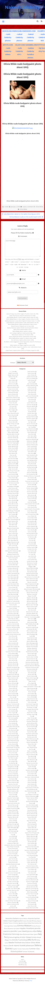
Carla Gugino (12, 582)
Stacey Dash (31, 841)
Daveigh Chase (12, 671)
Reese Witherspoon (31, 739)
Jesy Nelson (12, 907)
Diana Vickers (12, 685)
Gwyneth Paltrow (12, 798)
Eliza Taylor (12, 712)
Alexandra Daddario (11, 399)
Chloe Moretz (12, 622)
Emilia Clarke (11, 725)
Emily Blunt (12, 728)
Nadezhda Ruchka (31, 651)
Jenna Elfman (12, 869)
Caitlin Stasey (12, 558)
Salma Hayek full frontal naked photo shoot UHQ (22, 336)
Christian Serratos (12, 624)
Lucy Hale (31, 558)
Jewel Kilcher (31, 371)
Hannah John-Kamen (12, 803)
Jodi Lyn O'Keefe (31, 378)
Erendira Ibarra (12, 751)
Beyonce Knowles (12, 528)
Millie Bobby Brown (31, 624)
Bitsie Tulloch (12, 533)
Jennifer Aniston (11, 878)
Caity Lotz (12, 559)
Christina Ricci (12, 631)
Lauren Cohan (31, 519)
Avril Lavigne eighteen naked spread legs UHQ (22, 333)
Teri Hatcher (31, 864)
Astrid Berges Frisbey (12, 511)
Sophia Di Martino (31, 829)
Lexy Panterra (31, 535)
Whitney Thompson (31, 890)
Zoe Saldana (31, 904)
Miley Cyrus (31, 620)
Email (23, 279)
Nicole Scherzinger (31, 678)
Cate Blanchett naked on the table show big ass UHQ (21, 214)
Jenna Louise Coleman (12, 873)
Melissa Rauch (31, 606)
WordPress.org (22, 964)
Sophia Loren (31, 831)
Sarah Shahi (31, 793)
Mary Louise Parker (31, 591)
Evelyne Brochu (12, 768)
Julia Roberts (31, 397)
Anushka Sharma (12, 493)
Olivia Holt (31, 692)
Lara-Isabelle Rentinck (31, 504)
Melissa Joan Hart (31, 605)
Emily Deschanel (12, 730)
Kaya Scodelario (31, 455)
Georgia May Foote (12, 787)
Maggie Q (31, 566)
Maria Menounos (31, 578)
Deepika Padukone (12, 676)
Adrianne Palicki (12, 385)
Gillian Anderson (12, 791)
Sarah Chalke (31, 782)
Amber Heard (11, 448)
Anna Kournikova (12, 476)
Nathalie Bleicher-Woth (31, 665)
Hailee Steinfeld (11, 800)
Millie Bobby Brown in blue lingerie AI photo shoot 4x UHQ (22, 319)
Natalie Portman (30, 660)
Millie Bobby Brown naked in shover (22, 331)
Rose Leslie (31, 758)
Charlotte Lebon (12, 613)
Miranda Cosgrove (31, 627)
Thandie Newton (31, 866)
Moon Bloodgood (31, 643)
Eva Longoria (12, 761)
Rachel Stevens (31, 730)
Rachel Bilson (30, 723)
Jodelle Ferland (31, 376)
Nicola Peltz (31, 674)
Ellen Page (12, 719)
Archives (12, 362)
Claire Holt (12, 641)
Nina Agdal (31, 683)
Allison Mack (12, 422)
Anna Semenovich (12, 483)
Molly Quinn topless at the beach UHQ (22, 334)
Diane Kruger (12, 686)
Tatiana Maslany (31, 859)
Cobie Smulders (12, 643)
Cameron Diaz (12, 561)
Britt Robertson (12, 549)
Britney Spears (12, 547)
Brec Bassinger (12, 540)
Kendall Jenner (31, 467)
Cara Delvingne (12, 578)
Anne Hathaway (11, 490)
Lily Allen (31, 538)
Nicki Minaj (31, 672)
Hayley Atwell (12, 810)
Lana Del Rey (31, 502)
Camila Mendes (12, 563)
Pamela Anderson (31, 700)
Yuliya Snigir (31, 895)
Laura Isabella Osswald (31, 509)
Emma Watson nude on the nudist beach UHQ (26, 217)
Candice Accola (12, 570)
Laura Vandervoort (31, 514)
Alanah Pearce (12, 396)
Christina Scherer (12, 632)
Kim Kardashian (31, 474)
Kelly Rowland (31, 465)
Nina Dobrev (30, 685)
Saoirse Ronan (31, 775)
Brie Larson (12, 545)
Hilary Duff (12, 820)
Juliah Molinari (31, 403)
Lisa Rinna (31, 552)
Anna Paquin (12, 477)
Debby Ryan (12, 672)
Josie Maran (31, 390)
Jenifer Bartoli (12, 867)
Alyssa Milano (12, 432)
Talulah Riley (31, 853)
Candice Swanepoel (12, 573)
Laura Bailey (31, 505)
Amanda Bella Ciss (12, 434)
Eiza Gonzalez (12, 702)
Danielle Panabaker (12, 667)
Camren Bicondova (12, 566)
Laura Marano (31, 511)
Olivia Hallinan (31, 690)
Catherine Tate (12, 599)
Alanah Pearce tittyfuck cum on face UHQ (22, 326)
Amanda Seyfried (11, 441)
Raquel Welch (31, 735)
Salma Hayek (31, 768)
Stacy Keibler (31, 843)
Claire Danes (12, 638)
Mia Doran (31, 610)
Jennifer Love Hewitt (11, 888)
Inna (12, 834)
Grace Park (12, 794)
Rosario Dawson (31, 754)
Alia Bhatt (12, 408)
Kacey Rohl (31, 411)
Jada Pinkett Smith (12, 847)
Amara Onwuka (12, 444)
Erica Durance (12, 754)
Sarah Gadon (31, 784)
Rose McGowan (31, 759)
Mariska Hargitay (31, 587)
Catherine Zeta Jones (12, 603)
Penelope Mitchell (31, 709)
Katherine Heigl (31, 441)
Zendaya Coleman (31, 901)
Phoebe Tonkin (31, 714)
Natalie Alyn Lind (31, 657)
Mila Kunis (31, 618)
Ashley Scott (12, 507)
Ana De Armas (12, 458)
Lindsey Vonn (31, 549)
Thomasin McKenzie (31, 867)
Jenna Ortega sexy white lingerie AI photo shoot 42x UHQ (22, 314)
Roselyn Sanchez (31, 763)
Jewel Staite (31, 373)
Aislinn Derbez (12, 394)
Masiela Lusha (31, 594)
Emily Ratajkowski (12, 735)
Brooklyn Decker (11, 554)
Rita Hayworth (31, 747)
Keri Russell (31, 469)
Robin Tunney (31, 751)
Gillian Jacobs (12, 793)
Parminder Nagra (31, 704)
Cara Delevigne (12, 575)
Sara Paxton (31, 779)
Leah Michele (31, 523)
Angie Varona (12, 469)
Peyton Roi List (31, 712)
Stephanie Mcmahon (31, 847)
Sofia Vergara (31, 826)
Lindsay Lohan (31, 547)
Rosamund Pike (31, 752)
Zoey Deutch (31, 906)
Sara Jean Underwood (31, 777)
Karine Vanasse (31, 423)
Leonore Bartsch (31, 533)
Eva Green (12, 759)
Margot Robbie (31, 575)
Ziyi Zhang (31, 902)
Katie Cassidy (31, 446)
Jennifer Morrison (12, 890)
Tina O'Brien (31, 869)
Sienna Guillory (31, 815)
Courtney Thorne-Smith (12, 651)
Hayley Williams (12, 812)
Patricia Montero (31, 705)
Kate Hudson (31, 432)
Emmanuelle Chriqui (12, 747)
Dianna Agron (12, 690)
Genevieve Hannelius (12, 786)
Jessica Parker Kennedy (12, 901)
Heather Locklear (12, 815)
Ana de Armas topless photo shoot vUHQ (22, 340)
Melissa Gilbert (31, 603)
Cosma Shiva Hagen (12, 646)
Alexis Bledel (12, 401)
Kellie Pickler (31, 462)
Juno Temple (31, 410)
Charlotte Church (12, 612)
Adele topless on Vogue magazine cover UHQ (22, 345)
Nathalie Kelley (31, 669)
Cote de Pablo (12, 648)
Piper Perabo (31, 718)
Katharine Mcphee (31, 439)
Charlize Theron (11, 610)
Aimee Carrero (12, 389)
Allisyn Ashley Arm (12, 423)
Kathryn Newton (31, 444)
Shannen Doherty (31, 805)
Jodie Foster (31, 380)
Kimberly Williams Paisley (31, 476)
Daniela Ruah (12, 662)
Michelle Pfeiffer (31, 613)
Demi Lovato (12, 679)
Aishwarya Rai (12, 392)
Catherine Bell (12, 598)
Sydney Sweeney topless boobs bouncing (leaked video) (22, 328)
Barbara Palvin (12, 517)
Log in (22, 959)
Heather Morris (12, 817)
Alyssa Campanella (12, 430)
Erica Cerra (12, 752)
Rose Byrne (31, 756)
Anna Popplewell (12, 479)
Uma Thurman (31, 876)
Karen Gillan (31, 420)
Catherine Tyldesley (12, 601)
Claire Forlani (12, 639)
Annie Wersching (12, 491)
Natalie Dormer (31, 659)
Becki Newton (12, 521)
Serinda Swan (31, 800)
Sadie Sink (31, 766)
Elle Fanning (11, 718)
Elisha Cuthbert (12, 707)
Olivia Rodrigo (31, 695)
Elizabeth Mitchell (12, 716)
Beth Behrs (12, 524)
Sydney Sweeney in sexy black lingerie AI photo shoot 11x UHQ (22, 321)
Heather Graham (12, 813)
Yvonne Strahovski (31, 897)
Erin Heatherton (12, 756)
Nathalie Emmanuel (31, 667)
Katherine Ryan (31, 443)
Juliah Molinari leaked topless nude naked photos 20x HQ (22, 322)
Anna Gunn (12, 472)
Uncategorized (31, 878)
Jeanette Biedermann (12, 864)
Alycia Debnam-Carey (12, 427)
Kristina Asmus (31, 491)
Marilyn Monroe (31, 585)
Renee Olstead (31, 740)
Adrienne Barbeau (12, 387)
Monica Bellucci (31, 641)
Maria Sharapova (31, 580)
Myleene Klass (31, 650)
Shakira (31, 803)
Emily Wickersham (12, 740)
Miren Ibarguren (31, 631)
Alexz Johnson (12, 404)
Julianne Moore (31, 406)
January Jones (12, 860)
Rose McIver (31, 761)
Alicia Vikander (12, 415)
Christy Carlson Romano (12, 634)
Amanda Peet (12, 439)
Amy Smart (12, 457)
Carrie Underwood (12, 591)
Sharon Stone (31, 808)
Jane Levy (12, 857)
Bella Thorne (12, 523)
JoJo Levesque (31, 384)
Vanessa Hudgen (30, 881)
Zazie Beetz (31, 899)
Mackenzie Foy (31, 563)
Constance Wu (12, 645)
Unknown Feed (23, 305)
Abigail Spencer (12, 375)
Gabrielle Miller (12, 777)
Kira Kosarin (31, 477)
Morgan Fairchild (31, 646)
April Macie (12, 498)
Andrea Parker (12, 460)
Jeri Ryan (12, 892)
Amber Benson (12, 446)
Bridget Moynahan (12, 542)
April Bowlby (12, 497)
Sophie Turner (31, 840)
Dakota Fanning (12, 655)
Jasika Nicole (12, 862)
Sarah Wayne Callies (31, 794)
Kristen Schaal (31, 486)
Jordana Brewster (31, 385)
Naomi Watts (31, 653)
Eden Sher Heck (12, 699)
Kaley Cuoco (30, 415)
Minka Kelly (31, 625)
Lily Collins (31, 542)
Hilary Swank (12, 822)
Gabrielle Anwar (12, 775)
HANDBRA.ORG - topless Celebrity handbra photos (31, 51)
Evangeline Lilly (12, 766)
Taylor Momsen (31, 860)
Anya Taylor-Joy (12, 495)
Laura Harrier (31, 507)
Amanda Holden (12, 437)
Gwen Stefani (12, 796)
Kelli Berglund (31, 460)
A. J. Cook (12, 371)
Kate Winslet (31, 437)
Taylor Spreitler (31, 862)
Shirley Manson (31, 813)
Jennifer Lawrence (12, 885)
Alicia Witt (12, 417)
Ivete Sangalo (12, 841)
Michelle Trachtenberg (31, 617)
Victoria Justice (31, 885)
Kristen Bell (31, 484)
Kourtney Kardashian (31, 481)
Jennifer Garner (12, 883)
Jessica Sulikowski (12, 904)
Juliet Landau (31, 408)
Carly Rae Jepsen (12, 584)
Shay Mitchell (31, 810)
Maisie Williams (30, 568)
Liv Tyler (31, 554)
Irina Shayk (12, 836)
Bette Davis (12, 526)
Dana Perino (12, 660)
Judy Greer (31, 392)
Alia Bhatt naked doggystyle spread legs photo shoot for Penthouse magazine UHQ (22, 342)
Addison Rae (12, 376)
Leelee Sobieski (31, 526)
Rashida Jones (31, 737)
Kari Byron (31, 422)
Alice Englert (12, 410)
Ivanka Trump (12, 840)
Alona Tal (12, 425)
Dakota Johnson (12, 657)
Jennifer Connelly (12, 881)
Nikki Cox (31, 681)
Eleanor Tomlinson (12, 704)
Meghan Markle (31, 598)
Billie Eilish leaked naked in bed (22, 329)
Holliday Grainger (12, 824)
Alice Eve (12, 411)
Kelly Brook (31, 463)
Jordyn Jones (31, 387)
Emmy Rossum (12, 749)
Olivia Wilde (39, 207)
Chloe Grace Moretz (11, 620)
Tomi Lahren (31, 871)
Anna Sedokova (12, 481)
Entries (22, 961)
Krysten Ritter (31, 493)
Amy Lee (12, 455)
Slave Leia (31, 822)
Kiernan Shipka (31, 472)
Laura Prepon (31, 512)
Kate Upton (31, 436)
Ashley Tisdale (12, 509)
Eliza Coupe (12, 709)
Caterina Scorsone (12, 596)
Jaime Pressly (12, 848)
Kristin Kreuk (30, 490)
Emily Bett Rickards (12, 726)
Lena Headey (31, 530)
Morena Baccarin (31, 645)
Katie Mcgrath (31, 450)
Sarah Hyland (30, 786)
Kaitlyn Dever (31, 413)
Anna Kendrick (12, 474)
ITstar (31, 980)
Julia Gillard (31, 394)
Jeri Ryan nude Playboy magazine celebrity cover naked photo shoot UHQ (22, 347)
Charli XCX (12, 608)
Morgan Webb (31, 648)
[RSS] (41, 21)
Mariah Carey (31, 582)
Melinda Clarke (31, 599)
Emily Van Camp (12, 737)
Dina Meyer (12, 692)
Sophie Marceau (31, 836)
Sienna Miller (31, 817)
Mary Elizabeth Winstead (31, 589)
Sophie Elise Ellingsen (31, 833)
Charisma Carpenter (12, 606)
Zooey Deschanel (31, 907)
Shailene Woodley (31, 801)
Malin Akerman (31, 570)
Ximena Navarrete (31, 893)
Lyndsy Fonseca (31, 561)
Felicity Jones (12, 772)
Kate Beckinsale (30, 429)
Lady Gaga (31, 500)
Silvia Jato (31, 819)
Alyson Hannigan (12, 429)
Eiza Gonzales (12, 700)
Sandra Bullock (31, 772)
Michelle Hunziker (31, 612)
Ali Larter (12, 406)
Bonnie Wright (12, 538)
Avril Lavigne (12, 514)
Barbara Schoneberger (12, 519)
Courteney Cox (12, 650)
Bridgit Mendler (12, 544)
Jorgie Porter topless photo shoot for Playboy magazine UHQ (22, 350)
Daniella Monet (12, 664)
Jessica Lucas (12, 899)
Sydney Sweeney (31, 852)
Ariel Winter (12, 502)
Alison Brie (12, 418)
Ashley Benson (12, 504)
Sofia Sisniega (31, 824)
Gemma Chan (12, 784)
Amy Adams (12, 453)
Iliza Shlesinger (12, 831)
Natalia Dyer (31, 655)
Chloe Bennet (11, 618)
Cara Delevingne (12, 577)
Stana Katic (31, 845)
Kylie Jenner (31, 495)
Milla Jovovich (31, 622)
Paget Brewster (31, 699)
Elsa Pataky (12, 723)
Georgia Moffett (12, 789)
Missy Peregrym (31, 634)
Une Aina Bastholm (31, 880)
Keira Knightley (31, 458)
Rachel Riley (31, 728)
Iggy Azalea (12, 829)
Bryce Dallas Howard (12, 556)
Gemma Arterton (12, 780)
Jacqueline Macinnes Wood (12, 845)
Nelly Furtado (31, 671)
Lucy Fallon (31, 556)
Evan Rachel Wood (12, 765)
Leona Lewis (31, 531)
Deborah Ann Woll (12, 674)
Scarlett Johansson (31, 796)
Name (23, 270)
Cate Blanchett (12, 594)
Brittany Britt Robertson (12, 551)
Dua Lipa (12, 697)
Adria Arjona (12, 382)
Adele (12, 378)
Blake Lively (12, 535)
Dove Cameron (12, 693)
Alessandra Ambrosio (12, 397)
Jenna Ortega (12, 874)
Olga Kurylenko (31, 688)
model (31, 636)
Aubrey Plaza (12, 512)
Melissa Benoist (31, 601)
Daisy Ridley (11, 653)
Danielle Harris (12, 665)
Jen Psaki (12, 866)
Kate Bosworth (31, 430)
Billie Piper (12, 531)
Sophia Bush (31, 827)
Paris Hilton (31, 702)
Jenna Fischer (12, 871)
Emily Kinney (12, 732)
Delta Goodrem (12, 678)
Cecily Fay (12, 605)
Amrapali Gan (12, 450)
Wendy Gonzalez (31, 887)
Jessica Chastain (12, 897)
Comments (22, 963)
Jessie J (12, 906)
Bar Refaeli (12, 516)
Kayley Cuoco (31, 457)
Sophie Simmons (31, 838)
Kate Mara (31, 434)
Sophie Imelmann (31, 834)
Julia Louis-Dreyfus (31, 396)
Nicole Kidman (31, 676)
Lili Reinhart (31, 537)
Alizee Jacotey (12, 420)
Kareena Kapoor (31, 418)
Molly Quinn (30, 639)
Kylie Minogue (31, 497)
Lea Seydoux (31, 521)
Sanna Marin (31, 773)
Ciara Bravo (12, 636)
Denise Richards (12, 683)
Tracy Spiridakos (31, 874)
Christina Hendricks (11, 627)
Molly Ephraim (31, 638)
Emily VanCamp (12, 739)
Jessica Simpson (12, 902)
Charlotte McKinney (12, 615)
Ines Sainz (12, 833)
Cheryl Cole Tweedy (12, 617)
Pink (31, 716)
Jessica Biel (12, 895)
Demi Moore (12, 681)
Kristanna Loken (31, 483)
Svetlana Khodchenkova (31, 850)
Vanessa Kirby (31, 883)
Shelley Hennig (31, 812)
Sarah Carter (31, 780)
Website (23, 288)
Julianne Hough (31, 404)
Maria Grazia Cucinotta (31, 577)
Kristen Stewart (31, 488)
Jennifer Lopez (12, 887)
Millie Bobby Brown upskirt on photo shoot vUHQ (22, 338)
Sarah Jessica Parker (31, 787)
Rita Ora (31, 749)
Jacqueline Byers (12, 843)
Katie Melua (31, 451)
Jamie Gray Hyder (12, 855)
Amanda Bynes (12, 436)
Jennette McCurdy (12, 876)
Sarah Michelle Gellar (31, 791)
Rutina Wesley (31, 765)
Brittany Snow (12, 552)
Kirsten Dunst (31, 479)
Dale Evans (12, 659)
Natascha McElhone (31, 662)
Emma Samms (12, 742)
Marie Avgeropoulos (31, 584)
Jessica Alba (11, 893)
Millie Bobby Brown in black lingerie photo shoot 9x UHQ (22, 317)
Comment (23, 236)
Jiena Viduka (31, 375)
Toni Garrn (31, 873)
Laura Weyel (31, 516)
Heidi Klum (12, 819)
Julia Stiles (31, 399)
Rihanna (30, 746)
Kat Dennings (30, 425)
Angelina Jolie (11, 463)
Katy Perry (31, 453)
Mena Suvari (31, 608)
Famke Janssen (12, 770)
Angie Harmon (12, 467)
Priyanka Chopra (31, 721)
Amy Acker (12, 451)
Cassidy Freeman (12, 592)
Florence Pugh (12, 773)
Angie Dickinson (12, 465)
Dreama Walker (12, 695)
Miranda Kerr (31, 629)
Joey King (31, 382)
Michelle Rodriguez (31, 615)
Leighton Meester (31, 528)
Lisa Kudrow (31, 551)
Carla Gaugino (12, 580)
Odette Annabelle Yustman (31, 686)
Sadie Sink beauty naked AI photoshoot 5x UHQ (22, 315)
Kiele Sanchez (31, 471)
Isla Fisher (12, 838)
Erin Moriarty (12, 758)
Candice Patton (12, 571)
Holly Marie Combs (12, 826)
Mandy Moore (31, 571)
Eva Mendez (12, 763)
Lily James (31, 544)
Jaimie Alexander (12, 850)
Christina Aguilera (12, 625)
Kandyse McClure (31, 417)
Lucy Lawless (31, 559)
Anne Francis (12, 488)
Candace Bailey (12, 568)
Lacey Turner (31, 498)
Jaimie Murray (12, 852)
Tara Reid (31, 857)
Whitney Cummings (31, 888)
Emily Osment (12, 733)
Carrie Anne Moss (12, 585)
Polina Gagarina (31, 719)
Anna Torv (12, 484)
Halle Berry (12, 801)
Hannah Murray (12, 805)
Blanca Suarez (12, 537)
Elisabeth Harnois (12, 705)
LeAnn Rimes (31, 524)
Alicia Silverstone (12, 413)
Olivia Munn (31, 693)
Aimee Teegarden (12, 390)
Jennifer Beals (12, 880)
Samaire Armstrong (31, 770)
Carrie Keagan (12, 589)
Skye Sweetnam (31, 820)
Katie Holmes (31, 448)
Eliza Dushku (11, 711)
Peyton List (31, 711)
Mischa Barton (31, 632)
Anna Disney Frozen (12, 471)
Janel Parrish (12, 859)
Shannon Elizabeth (31, 806)
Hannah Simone (12, 806)
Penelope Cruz (31, 707)
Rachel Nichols (31, 726)
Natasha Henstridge (31, 664)
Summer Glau (30, 848)
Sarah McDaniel (31, 789)
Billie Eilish (12, 530)
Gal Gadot (12, 779)
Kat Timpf (31, 427)
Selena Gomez (30, 798)
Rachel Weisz (31, 732)
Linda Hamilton (31, 545)
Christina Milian (12, 629)
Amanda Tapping (12, 443)
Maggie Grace (31, 564)
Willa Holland (30, 892)
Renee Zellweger (31, 742)
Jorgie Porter (31, 389)
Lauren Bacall (31, 517)
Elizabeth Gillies (12, 714)
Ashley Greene (12, 505)
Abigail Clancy (12, 373)
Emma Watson (11, 746)
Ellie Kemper (12, 721)
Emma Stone (11, 744)
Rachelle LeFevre (31, 733)
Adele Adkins (12, 380)
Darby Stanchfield (12, 669)
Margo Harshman (31, 573)
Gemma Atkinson (12, 782)
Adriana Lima (12, 384)
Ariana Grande (12, 500)
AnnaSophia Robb (12, 486)
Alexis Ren (12, 403)
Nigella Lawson (31, 679)
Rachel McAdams (31, 725)
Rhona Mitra (31, 744)
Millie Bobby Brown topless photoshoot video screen (22, 324)
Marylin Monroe (31, 592)
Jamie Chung (12, 853)
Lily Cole (31, 540)
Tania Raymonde (31, 855)
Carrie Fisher (12, 587)
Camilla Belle (12, 564)
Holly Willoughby (12, 827)
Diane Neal (12, 688)
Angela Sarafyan (12, 462)
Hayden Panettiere (12, 808)
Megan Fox (31, 596)
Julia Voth (31, 401)
